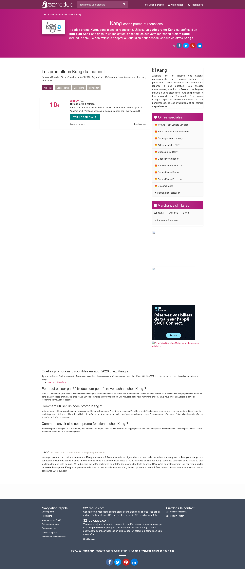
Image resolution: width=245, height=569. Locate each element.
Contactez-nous (49, 528)
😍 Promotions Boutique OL (169, 165)
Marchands (176, 4)
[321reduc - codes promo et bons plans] (126, 562)
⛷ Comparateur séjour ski (167, 192)
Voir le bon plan (84, 117)
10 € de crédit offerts (56, 382)
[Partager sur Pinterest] (193, 45)
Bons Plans (79, 87)
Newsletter (94, 87)
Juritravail (159, 212)
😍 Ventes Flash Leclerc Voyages (171, 124)
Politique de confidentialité (54, 536)
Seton (186, 212)
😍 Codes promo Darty (166, 151)
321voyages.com (96, 520)
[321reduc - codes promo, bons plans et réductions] (134, 562)
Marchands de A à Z (51, 519)
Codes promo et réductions (60, 14)
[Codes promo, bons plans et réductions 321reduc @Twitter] (118, 562)
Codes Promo (63, 87)
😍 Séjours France (164, 185)
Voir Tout (47, 87)
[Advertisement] (69, 157)
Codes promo (156, 4)
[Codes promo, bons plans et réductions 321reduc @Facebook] (110, 562)
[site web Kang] (53, 27)
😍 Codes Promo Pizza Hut (168, 179)
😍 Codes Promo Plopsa (167, 172)
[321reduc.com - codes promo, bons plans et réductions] (57, 4)
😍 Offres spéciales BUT (167, 145)
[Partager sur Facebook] (179, 45)
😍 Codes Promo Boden (167, 158)
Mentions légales (49, 532)
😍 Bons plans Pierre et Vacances (172, 131)
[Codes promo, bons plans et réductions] (136, 31)
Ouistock (173, 212)
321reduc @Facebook (176, 511)
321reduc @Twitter (175, 515)
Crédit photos (89, 538)
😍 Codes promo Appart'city (169, 138)
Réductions (196, 4)
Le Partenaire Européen (166, 220)
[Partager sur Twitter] (186, 45)
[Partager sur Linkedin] (200, 45)
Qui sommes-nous (50, 524)
